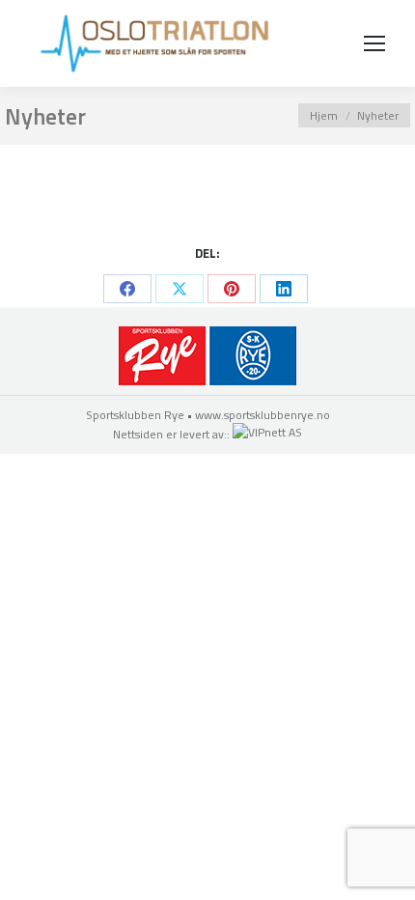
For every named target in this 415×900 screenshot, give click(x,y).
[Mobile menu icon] (374, 43)
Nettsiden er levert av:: (173, 434)
